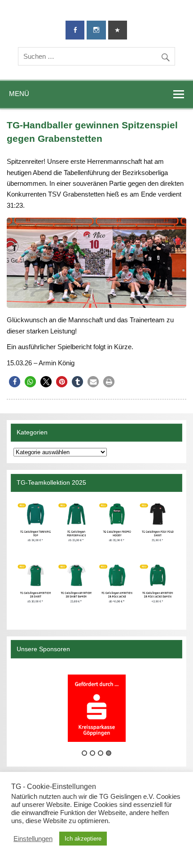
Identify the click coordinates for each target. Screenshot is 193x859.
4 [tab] (108, 753)
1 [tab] (84, 753)
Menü (19, 93)
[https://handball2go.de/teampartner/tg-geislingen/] (96, 557)
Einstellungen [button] (33, 838)
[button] (14, 381)
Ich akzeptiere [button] (83, 838)
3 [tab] (100, 753)
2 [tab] (92, 753)
